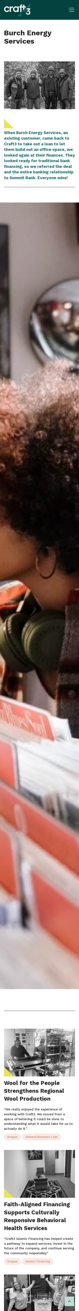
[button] (71, 10)
